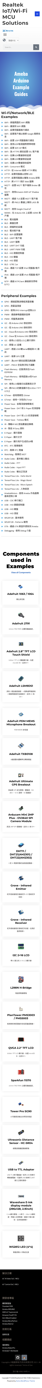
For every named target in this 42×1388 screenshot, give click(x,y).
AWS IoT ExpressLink (10, 1312)
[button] (5, 34)
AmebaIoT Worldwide (10, 1350)
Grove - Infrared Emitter (21, 887)
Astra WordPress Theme (25, 1381)
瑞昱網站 (5, 1345)
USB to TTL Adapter (21, 1169)
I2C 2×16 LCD (21, 955)
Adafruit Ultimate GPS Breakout (21, 783)
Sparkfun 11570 (21, 1080)
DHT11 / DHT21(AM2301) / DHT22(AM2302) (21, 854)
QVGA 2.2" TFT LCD (21, 1047)
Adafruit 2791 (21, 623)
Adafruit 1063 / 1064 (20, 593)
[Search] (36, 47)
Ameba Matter (8, 1324)
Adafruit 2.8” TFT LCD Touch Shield (21, 653)
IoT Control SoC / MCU (10, 1284)
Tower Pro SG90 (21, 1111)
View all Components (21, 572)
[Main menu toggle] (37, 13)
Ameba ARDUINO (8, 1309)
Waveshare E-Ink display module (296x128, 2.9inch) (21, 1205)
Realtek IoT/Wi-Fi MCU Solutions (15, 14)
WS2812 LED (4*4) (21, 1246)
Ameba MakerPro (8, 1348)
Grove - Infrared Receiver (21, 921)
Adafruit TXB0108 (21, 754)
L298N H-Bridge (21, 987)
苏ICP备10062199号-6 (21, 1371)
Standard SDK (7, 1306)
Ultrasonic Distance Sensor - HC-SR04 (21, 1141)
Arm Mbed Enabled (9, 1318)
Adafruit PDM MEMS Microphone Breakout (21, 723)
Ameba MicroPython (9, 1321)
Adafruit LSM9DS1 (21, 685)
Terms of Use (27, 1365)
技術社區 (5, 1334)
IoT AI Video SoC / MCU (10, 1278)
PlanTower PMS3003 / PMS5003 (21, 1017)
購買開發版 (6, 1303)
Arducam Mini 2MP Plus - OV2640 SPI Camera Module (21, 818)
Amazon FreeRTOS (9, 1315)
